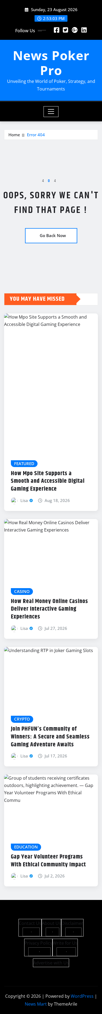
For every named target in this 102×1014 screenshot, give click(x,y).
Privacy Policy (38, 943)
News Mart (36, 1004)
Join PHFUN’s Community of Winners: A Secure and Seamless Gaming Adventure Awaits (50, 736)
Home (14, 134)
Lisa (24, 500)
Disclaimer (72, 923)
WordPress (82, 996)
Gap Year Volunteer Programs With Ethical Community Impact (48, 860)
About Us (51, 923)
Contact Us (30, 923)
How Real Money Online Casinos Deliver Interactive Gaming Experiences (49, 609)
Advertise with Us (51, 963)
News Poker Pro (51, 63)
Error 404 (36, 134)
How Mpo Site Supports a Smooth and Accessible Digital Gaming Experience (48, 481)
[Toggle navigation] (51, 111)
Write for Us (65, 943)
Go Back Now (53, 235)
